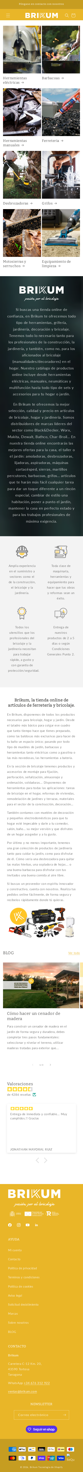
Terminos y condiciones (23, 1277)
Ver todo (74, 953)
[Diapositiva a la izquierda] (32, 1064)
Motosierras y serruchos (14, 263)
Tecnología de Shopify (50, 1467)
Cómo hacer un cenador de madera (33, 1016)
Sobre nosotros (18, 1322)
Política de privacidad (22, 1268)
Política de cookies (20, 1286)
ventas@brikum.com (22, 1391)
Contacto (14, 1259)
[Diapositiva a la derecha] (50, 1064)
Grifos (47, 203)
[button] (8, 15)
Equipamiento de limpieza (56, 263)
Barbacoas (51, 78)
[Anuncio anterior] (7, 4)
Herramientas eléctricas (15, 80)
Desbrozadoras (15, 203)
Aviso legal (15, 1295)
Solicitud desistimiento (23, 1304)
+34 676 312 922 (37, 1383)
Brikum (34, 1467)
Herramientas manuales (15, 143)
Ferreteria (50, 141)
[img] (43, 1089)
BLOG (12, 1332)
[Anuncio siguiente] (75, 4)
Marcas (13, 1313)
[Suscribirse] (64, 1415)
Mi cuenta (15, 1250)
